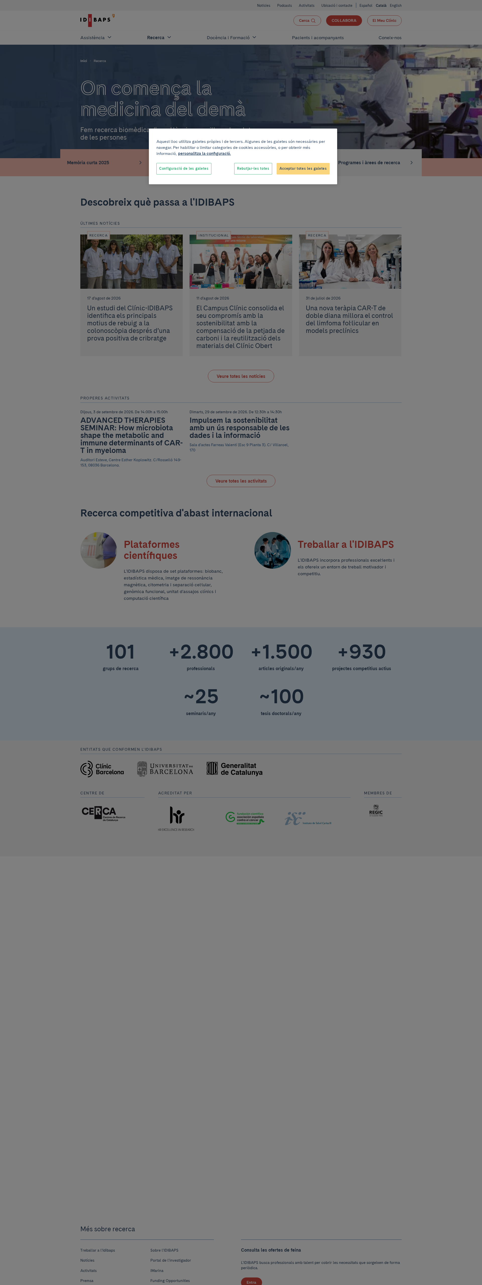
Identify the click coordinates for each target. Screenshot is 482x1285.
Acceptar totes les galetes (303, 168)
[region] (243, 156)
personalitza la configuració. (204, 153)
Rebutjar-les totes (253, 168)
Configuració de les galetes (184, 168)
